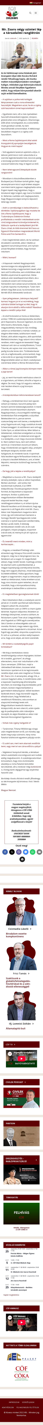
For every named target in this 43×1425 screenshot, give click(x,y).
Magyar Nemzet (8, 790)
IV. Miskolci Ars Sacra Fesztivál (23, 1272)
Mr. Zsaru (5, 676)
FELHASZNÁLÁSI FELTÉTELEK (27, 1407)
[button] (30, 13)
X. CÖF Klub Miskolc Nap (20, 1263)
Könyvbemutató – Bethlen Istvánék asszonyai (21, 1288)
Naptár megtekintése (11, 1295)
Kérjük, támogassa (21, 1228)
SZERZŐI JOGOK (28, 1402)
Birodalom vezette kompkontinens (16, 935)
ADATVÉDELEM (8, 1407)
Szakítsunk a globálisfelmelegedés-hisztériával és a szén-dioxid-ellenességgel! (18, 982)
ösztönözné (36, 766)
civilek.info (13, 38)
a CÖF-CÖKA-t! (21, 1229)
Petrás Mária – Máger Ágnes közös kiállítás (22, 1254)
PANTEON (10, 1123)
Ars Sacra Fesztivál (18, 1281)
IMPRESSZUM (14, 1402)
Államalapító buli (15, 1028)
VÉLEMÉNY (35, 38)
